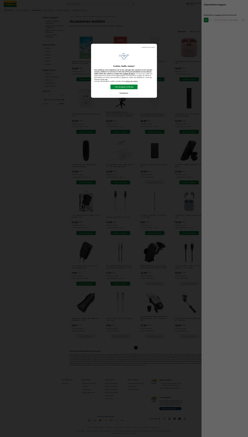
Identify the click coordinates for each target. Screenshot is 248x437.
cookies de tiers (128, 74)
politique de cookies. (131, 81)
